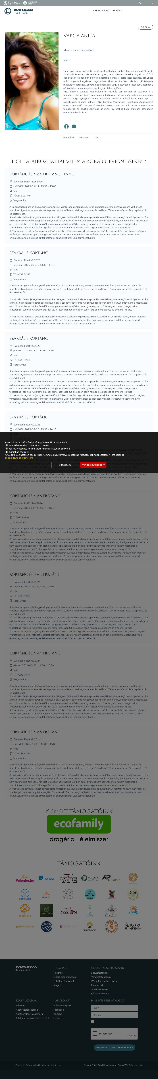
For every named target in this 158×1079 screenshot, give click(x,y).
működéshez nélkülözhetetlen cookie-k (29, 445)
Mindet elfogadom (93, 465)
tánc (65, 60)
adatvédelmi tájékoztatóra (19, 457)
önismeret (84, 137)
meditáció (68, 137)
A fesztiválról (101, 10)
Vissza (145, 27)
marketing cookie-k (18, 452)
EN (148, 3)
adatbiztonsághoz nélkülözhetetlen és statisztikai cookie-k (39, 448)
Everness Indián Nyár (14, 3)
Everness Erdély (32, 3)
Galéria (117, 10)
